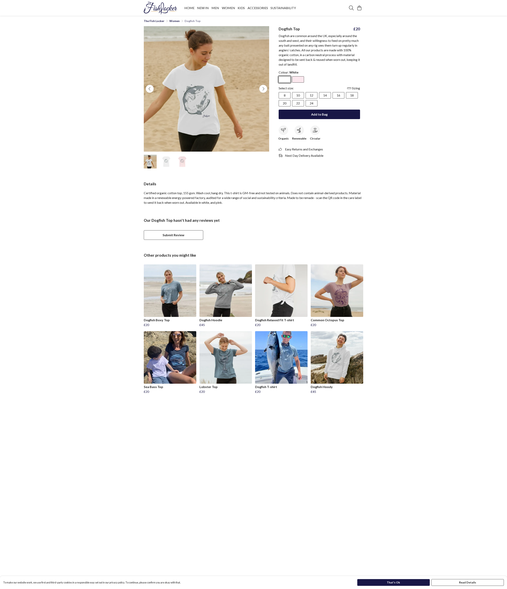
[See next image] (263, 89)
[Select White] (285, 79)
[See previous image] (150, 89)
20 (284, 103)
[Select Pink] (298, 79)
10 (298, 95)
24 (311, 103)
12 (311, 95)
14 (325, 95)
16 (338, 95)
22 (298, 103)
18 (352, 95)
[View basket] (359, 8)
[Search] (351, 8)
